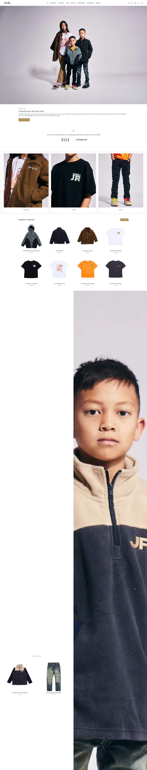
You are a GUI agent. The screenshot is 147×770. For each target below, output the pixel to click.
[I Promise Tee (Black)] (31, 269)
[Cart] (142, 3)
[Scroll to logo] (65, 139)
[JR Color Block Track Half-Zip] (20, 675)
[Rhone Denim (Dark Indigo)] (54, 675)
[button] (61, 3)
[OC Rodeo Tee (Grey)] (115, 269)
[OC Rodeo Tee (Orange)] (87, 269)
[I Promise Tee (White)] (115, 236)
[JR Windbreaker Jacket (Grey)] (31, 236)
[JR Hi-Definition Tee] (59, 269)
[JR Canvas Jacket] (87, 236)
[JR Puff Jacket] (59, 236)
